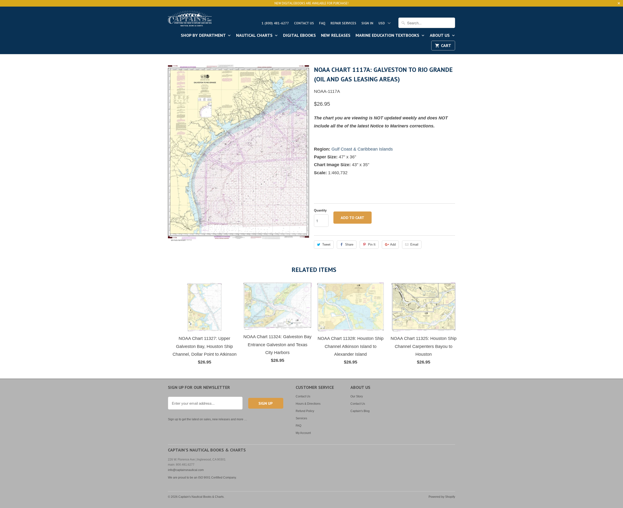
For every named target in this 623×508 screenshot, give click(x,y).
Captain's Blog (360, 411)
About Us (440, 35)
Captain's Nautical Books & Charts (201, 496)
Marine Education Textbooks (388, 35)
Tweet (326, 244)
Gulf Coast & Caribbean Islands (362, 149)
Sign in (367, 23)
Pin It (372, 244)
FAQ (322, 23)
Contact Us (304, 23)
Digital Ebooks (299, 35)
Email (414, 244)
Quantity (320, 210)
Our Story (356, 396)
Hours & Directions (308, 403)
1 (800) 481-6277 (275, 23)
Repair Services (343, 23)
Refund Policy (305, 411)
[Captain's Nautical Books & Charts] (190, 19)
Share (349, 244)
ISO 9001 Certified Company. (217, 477)
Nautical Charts (255, 35)
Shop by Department (204, 35)
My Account (303, 433)
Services (301, 418)
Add (393, 244)
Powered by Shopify (442, 496)
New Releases (335, 35)
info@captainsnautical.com (186, 470)
